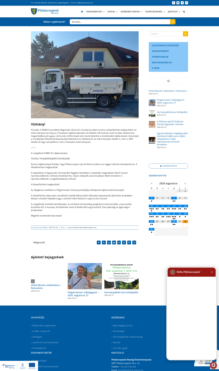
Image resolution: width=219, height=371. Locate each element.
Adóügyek (37, 336)
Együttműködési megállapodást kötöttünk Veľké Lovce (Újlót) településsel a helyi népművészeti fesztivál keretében (172, 139)
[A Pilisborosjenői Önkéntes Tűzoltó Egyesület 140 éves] (152, 122)
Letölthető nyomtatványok (45, 342)
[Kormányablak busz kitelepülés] (152, 111)
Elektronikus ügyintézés (44, 325)
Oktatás (117, 342)
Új (168, 80)
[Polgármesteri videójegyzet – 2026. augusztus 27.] (152, 101)
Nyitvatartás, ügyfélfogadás (58, 3)
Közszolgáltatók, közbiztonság (128, 336)
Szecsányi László (37, 227)
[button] (184, 11)
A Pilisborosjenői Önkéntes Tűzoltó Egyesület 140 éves (170, 123)
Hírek (63, 227)
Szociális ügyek (120, 348)
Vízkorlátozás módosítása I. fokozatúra (46, 287)
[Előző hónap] (151, 183)
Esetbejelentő (39, 348)
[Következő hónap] (185, 183)
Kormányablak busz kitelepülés (121, 292)
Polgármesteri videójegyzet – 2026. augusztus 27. (83, 294)
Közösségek (118, 331)
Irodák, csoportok (41, 331)
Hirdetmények (39, 360)
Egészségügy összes (123, 325)
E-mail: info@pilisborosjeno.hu (82, 3)
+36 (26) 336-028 (128, 366)
